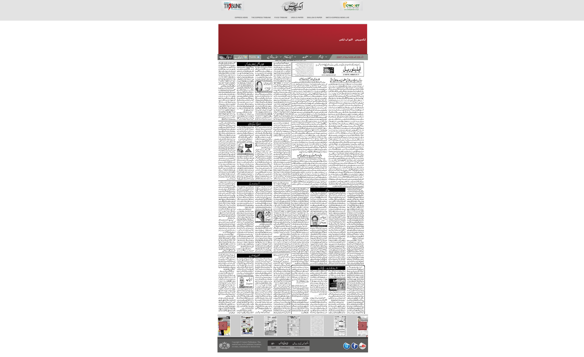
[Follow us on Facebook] (355, 346)
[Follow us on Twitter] (347, 346)
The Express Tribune (261, 17)
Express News (241, 17)
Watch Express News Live (337, 17)
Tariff (273, 347)
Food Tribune (280, 17)
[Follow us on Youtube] (363, 346)
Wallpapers (299, 347)
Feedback (285, 347)
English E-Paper (314, 17)
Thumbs (252, 57)
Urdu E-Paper (297, 17)
